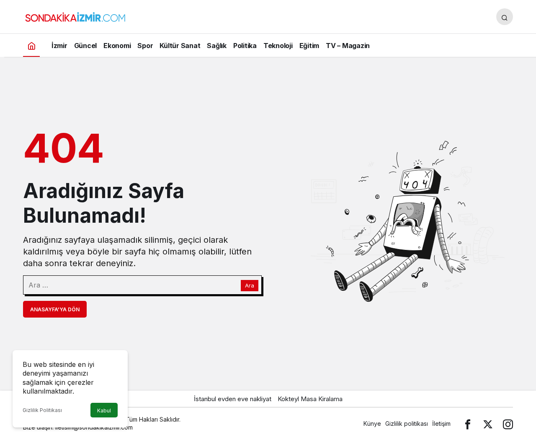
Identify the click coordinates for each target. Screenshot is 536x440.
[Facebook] (468, 423)
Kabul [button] (104, 410)
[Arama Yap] (504, 16)
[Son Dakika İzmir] (75, 16)
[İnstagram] (508, 423)
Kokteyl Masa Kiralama (310, 399)
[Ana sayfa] (31, 45)
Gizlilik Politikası (42, 410)
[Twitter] (488, 423)
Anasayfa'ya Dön (55, 309)
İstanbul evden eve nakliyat (232, 399)
